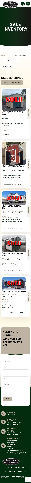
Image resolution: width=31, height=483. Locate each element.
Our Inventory (10, 471)
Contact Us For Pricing (11, 82)
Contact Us (22, 471)
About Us (9, 467)
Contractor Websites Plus (19, 477)
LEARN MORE (28, 113)
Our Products (20, 467)
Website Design (16, 476)
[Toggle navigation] (28, 4)
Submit (7, 398)
